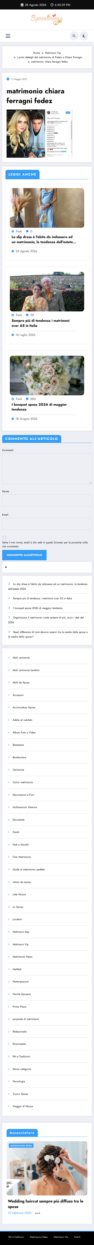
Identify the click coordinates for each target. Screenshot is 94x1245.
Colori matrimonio (23, 782)
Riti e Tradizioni (21, 1056)
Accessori (18, 695)
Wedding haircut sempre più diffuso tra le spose (45, 1204)
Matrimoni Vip (21, 944)
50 (32, 315)
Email (5, 515)
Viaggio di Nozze (23, 1106)
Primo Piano (19, 1007)
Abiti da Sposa (21, 682)
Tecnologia (19, 1081)
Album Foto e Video (24, 732)
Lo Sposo (18, 907)
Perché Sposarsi (22, 994)
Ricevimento (19, 1044)
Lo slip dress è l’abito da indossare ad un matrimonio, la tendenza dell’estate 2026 (42, 239)
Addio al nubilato (22, 720)
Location (17, 919)
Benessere (18, 745)
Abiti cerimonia (21, 658)
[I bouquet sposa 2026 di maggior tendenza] (47, 375)
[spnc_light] (84, 35)
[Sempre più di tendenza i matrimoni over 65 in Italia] (47, 291)
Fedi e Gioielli (21, 845)
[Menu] (8, 36)
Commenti (7, 450)
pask (19, 231)
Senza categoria (22, 1069)
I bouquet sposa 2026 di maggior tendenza (39, 407)
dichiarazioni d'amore (25, 807)
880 (33, 399)
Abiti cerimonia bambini (26, 670)
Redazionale (19, 1032)
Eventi (16, 832)
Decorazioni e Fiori (23, 795)
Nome (5, 491)
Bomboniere (19, 757)
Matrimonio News (22, 957)
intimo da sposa (22, 882)
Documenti (18, 820)
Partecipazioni (21, 982)
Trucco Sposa (20, 1094)
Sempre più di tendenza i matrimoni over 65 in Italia (41, 323)
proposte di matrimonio (26, 1019)
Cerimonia (18, 770)
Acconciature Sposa (24, 707)
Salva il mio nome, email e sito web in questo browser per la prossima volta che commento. (45, 544)
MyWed (17, 969)
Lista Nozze (19, 894)
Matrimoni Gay (21, 932)
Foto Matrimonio (22, 857)
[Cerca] (74, 36)
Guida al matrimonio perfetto (29, 869)
